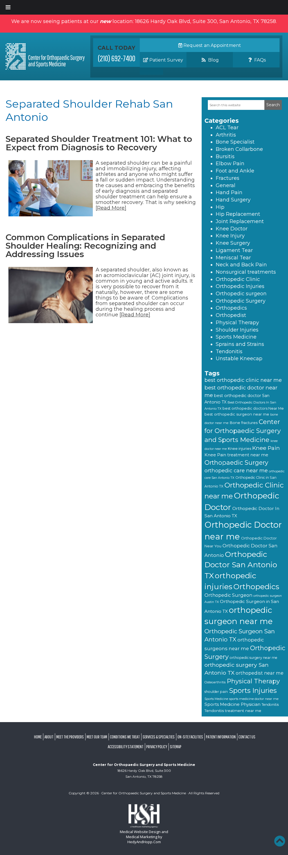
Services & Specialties (159, 736)
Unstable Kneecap (239, 358)
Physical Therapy (237, 322)
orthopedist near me (260, 673)
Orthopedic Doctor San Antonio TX (240, 565)
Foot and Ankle (235, 171)
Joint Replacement (240, 221)
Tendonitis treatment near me (232, 710)
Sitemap (175, 746)
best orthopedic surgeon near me (236, 414)
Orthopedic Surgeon (228, 595)
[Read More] (111, 208)
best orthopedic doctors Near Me (253, 408)
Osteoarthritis (215, 682)
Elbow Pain (230, 163)
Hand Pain (229, 192)
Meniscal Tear (233, 258)
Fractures (227, 178)
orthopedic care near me (236, 470)
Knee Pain (266, 447)
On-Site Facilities (190, 736)
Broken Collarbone (239, 149)
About (48, 736)
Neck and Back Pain (241, 265)
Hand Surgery (233, 200)
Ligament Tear (234, 250)
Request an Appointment (211, 45)
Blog (213, 60)
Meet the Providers (70, 736)
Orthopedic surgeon (241, 294)
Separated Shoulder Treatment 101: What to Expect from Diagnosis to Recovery (99, 143)
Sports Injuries (253, 690)
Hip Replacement (238, 214)
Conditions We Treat (125, 736)
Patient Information (221, 736)
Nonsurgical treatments (246, 272)
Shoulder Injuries (237, 330)
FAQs (259, 60)
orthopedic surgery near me (253, 658)
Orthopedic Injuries (240, 286)
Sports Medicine (236, 337)
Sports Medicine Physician (232, 704)
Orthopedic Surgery (241, 301)
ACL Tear (227, 127)
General (225, 185)
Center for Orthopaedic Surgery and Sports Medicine (242, 431)
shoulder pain (216, 692)
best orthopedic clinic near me (243, 380)
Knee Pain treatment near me (236, 454)
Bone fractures (244, 422)
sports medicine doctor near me (253, 699)
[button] (279, 841)
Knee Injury (230, 236)
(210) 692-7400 (116, 58)
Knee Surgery (233, 243)
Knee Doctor (232, 229)
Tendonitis (229, 351)
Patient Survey (165, 60)
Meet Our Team (97, 736)
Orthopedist (231, 315)
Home (38, 736)
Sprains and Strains (240, 344)
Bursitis (225, 156)
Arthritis (226, 135)
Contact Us (246, 736)
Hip (220, 207)
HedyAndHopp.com (144, 841)
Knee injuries (239, 448)
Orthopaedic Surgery (236, 462)
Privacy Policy (156, 746)
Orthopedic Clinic (238, 279)
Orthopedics (231, 308)
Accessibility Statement (125, 746)
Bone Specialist (235, 142)
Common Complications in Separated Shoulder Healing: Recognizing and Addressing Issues (85, 245)
